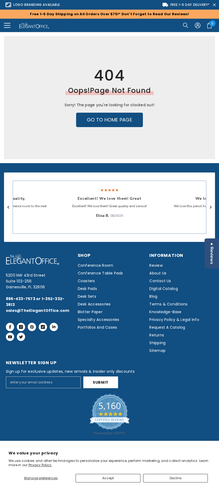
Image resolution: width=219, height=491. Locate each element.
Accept (108, 478)
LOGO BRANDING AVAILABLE (36, 4)
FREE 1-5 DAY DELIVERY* (190, 4)
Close (214, 5)
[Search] (185, 25)
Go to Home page (109, 119)
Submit (101, 382)
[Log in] (197, 25)
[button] (7, 25)
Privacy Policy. (40, 465)
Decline (175, 478)
